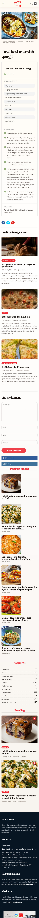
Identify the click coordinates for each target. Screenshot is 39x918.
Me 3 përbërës (7, 686)
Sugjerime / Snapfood (9, 702)
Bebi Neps (5, 669)
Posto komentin (14, 450)
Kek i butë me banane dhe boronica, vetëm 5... (19, 752)
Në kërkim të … (7, 689)
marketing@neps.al (15, 902)
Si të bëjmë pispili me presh (15, 367)
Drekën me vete (7, 676)
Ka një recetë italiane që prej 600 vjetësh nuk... (18, 265)
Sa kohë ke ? (6, 699)
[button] (35, 3)
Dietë (3, 673)
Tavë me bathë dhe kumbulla (16, 316)
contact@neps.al (28, 884)
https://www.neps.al (10, 41)
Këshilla (4, 683)
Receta (4, 696)
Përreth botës (6, 692)
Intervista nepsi (7, 679)
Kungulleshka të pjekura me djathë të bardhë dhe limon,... (19, 796)
